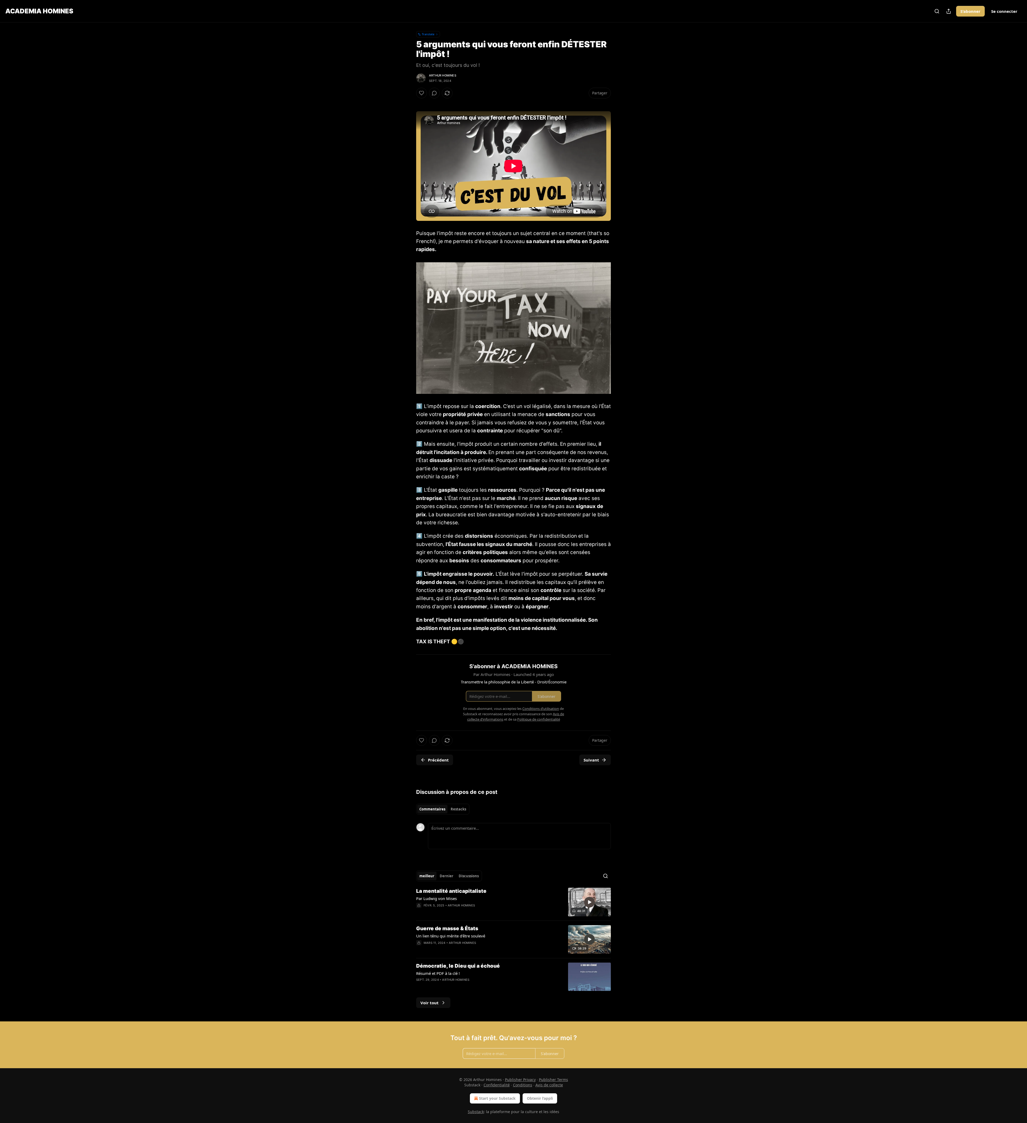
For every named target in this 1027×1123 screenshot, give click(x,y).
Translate (428, 34)
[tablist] (442, 809)
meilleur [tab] (426, 876)
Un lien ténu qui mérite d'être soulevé (450, 936)
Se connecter (1004, 11)
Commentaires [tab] (432, 809)
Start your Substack (497, 1098)
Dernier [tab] (446, 876)
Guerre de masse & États (447, 928)
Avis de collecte (549, 1084)
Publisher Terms (553, 1079)
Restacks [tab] (458, 809)
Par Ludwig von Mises (436, 898)
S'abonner (970, 11)
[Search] (937, 11)
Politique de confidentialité (538, 719)
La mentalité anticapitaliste (451, 891)
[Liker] (421, 93)
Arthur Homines (442, 75)
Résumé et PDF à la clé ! (438, 973)
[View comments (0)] (434, 93)
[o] (589, 902)
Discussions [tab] (469, 876)
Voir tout (429, 1002)
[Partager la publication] (948, 11)
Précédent (438, 760)
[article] (513, 902)
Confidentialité (497, 1084)
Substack (476, 1111)
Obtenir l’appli (540, 1098)
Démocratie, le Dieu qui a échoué (458, 966)
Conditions (522, 1084)
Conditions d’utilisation (540, 708)
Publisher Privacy (520, 1079)
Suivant (591, 760)
